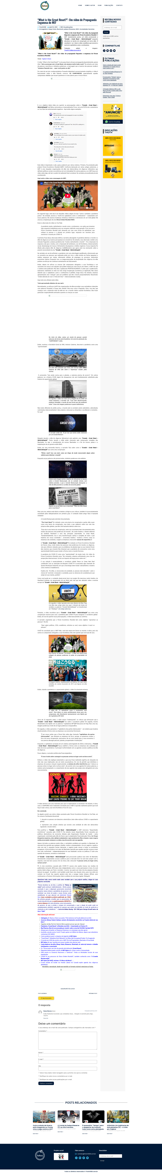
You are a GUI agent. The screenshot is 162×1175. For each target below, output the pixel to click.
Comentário (42, 1031)
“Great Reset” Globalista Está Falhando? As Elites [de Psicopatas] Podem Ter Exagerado (68, 938)
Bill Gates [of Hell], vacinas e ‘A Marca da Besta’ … (57, 960)
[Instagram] (104, 50)
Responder (45, 1018)
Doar (99, 5)
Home (80, 5)
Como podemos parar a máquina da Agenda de (59, 936)
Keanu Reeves (47, 1011)
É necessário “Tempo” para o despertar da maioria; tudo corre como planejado (112, 78)
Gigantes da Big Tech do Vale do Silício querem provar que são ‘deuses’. (63, 924)
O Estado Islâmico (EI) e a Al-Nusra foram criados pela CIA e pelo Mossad (112, 90)
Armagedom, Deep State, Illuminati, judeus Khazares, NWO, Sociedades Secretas (66, 29)
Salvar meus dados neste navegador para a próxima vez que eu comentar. (63, 1072)
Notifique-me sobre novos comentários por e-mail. (56, 1076)
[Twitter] (111, 50)
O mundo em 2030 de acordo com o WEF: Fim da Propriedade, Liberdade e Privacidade (67, 940)
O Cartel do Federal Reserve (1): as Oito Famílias (112, 72)
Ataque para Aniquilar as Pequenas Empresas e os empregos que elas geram (64, 930)
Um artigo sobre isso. (64, 609)
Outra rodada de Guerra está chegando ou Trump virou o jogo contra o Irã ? (112, 66)
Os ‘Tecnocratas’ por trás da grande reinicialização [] (61, 948)
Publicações (108, 5)
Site (39, 1066)
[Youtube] (114, 50)
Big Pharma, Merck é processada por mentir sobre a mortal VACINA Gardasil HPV (67, 928)
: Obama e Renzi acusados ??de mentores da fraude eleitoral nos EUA (66, 918)
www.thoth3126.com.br (68, 988)
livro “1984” (41, 911)
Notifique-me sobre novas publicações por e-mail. (56, 1079)
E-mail (41, 1059)
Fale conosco (79, 1150)
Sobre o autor (90, 5)
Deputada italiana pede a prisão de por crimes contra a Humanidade (65, 950)
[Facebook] (107, 50)
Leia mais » (36, 1133)
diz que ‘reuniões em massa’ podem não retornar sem (60, 942)
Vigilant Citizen (46, 59)
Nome (40, 1052)
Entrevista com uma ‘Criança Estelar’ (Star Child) (111, 96)
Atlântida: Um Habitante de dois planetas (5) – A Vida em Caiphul (113, 84)
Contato (119, 5)
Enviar (106, 32)
